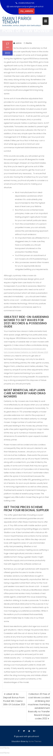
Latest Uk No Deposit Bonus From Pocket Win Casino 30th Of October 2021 (14, 699)
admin (18, 43)
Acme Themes (35, 741)
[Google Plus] (34, 731)
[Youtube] (29, 731)
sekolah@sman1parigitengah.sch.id (26, 6)
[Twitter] (24, 731)
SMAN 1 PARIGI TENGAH (16, 20)
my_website (26, 11)
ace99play (5, 748)
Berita (29, 43)
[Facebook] (18, 731)
